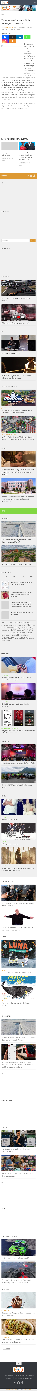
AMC (11, 623)
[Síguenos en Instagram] (28, 176)
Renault (17, 638)
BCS (20, 622)
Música (16, 632)
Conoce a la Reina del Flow (9, 820)
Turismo (32, 638)
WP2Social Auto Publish (11, 1389)
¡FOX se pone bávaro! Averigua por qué (15, 323)
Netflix (15, 635)
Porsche (27, 635)
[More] (12, 41)
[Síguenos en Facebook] (31, 176)
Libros (12, 630)
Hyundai (21, 627)
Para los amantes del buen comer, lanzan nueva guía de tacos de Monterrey (21, 594)
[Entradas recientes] (5, 577)
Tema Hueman (28, 1378)
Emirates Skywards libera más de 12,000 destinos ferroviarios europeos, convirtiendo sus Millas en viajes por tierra (17, 1064)
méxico (10, 633)
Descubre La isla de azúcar (10, 353)
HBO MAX (7, 627)
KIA (30, 627)
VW (6, 640)
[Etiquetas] (31, 577)
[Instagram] (5, 41)
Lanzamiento (5, 630)
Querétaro (7, 637)
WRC (9, 640)
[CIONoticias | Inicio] (5, 2)
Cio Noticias (6, 1349)
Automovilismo (5, 728)
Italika (26, 627)
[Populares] (14, 577)
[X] (12, 37)
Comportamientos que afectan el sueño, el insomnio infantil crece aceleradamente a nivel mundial (21, 605)
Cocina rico (5, 1310)
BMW (25, 623)
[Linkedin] (19, 37)
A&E (2, 623)
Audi (16, 623)
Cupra (15, 625)
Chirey (3, 625)
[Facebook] (5, 37)
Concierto (11, 625)
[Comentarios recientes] (23, 577)
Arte (14, 623)
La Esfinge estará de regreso (10, 844)
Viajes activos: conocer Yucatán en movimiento (16, 564)
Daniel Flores (8, 27)
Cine (2, 14)
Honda (15, 627)
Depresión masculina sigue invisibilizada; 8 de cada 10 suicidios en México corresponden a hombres (17, 472)
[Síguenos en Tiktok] (34, 176)
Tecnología (4, 675)
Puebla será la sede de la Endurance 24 (15, 1258)
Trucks (28, 638)
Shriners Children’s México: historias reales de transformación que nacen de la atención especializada (17, 499)
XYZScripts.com (27, 1389)
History (12, 627)
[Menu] (34, 2)
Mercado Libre (4, 633)
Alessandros (7, 623)
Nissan (20, 635)
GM (4, 628)
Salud (22, 637)
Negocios (9, 635)
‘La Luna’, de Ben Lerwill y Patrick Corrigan (16, 972)
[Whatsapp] (27, 37)
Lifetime (18, 630)
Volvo (3, 640)
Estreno (24, 625)
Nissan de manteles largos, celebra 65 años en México (18, 763)
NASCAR (23, 633)
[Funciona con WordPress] (13, 1378)
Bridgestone (30, 623)
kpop (33, 627)
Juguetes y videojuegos (8, 408)
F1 (28, 625)
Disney (19, 625)
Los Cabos (27, 630)
